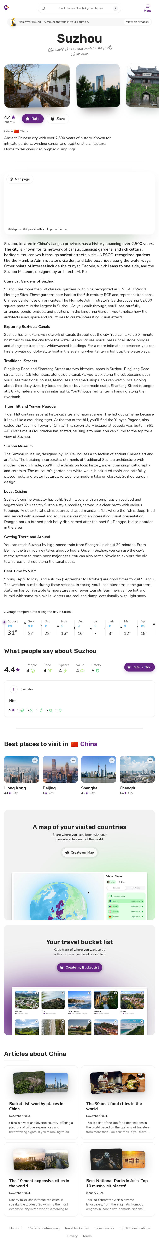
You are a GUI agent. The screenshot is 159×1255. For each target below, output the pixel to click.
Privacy (72, 1236)
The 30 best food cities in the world (114, 1106)
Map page (22, 179)
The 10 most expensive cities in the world (39, 1183)
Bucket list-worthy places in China (36, 1106)
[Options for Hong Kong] (35, 760)
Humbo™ (16, 1228)
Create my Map (82, 852)
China (21, 131)
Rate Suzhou (142, 667)
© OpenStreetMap (34, 229)
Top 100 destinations (134, 1228)
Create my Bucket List (82, 967)
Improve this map (57, 229)
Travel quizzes (104, 1228)
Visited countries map (44, 1228)
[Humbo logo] (6, 7)
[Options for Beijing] (73, 760)
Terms (87, 1236)
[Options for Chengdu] (150, 760)
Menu (148, 11)
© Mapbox (15, 229)
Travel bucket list (77, 1228)
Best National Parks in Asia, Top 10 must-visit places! (117, 1183)
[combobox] (79, 8)
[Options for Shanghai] (112, 760)
